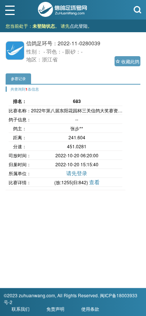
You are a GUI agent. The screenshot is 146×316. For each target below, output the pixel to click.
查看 (94, 182)
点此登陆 (79, 25)
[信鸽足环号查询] (62, 8)
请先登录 (76, 173)
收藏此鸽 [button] (129, 61)
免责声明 (55, 309)
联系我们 (21, 309)
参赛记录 (18, 78)
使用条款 (90, 309)
